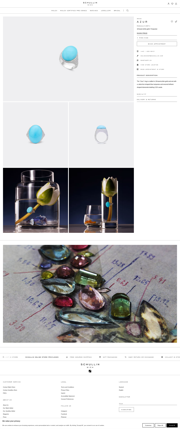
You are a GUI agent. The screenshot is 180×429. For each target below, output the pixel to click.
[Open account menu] (169, 4)
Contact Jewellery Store (10, 390)
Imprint (63, 393)
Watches (94, 10)
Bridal (117, 10)
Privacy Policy (65, 390)
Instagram (64, 411)
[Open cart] (176, 4)
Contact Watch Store (9, 387)
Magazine (6, 414)
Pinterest (63, 417)
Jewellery (106, 10)
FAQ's (5, 393)
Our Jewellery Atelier (9, 411)
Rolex (54, 10)
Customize (148, 425)
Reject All (160, 425)
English (121, 390)
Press (4, 417)
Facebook (64, 414)
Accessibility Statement (68, 396)
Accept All (172, 425)
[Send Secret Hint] (176, 21)
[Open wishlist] (172, 4)
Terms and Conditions (67, 387)
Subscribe (126, 409)
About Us (5, 405)
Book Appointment (157, 44)
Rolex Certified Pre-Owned (73, 10)
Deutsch (121, 387)
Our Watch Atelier (8, 408)
